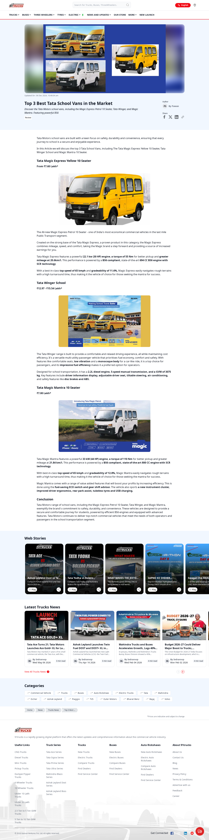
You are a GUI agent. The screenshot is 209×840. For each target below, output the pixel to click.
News (40, 710)
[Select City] (195, 5)
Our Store (120, 14)
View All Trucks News (35, 671)
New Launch (147, 14)
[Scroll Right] (183, 671)
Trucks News (53, 710)
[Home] (16, 5)
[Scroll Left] (178, 671)
